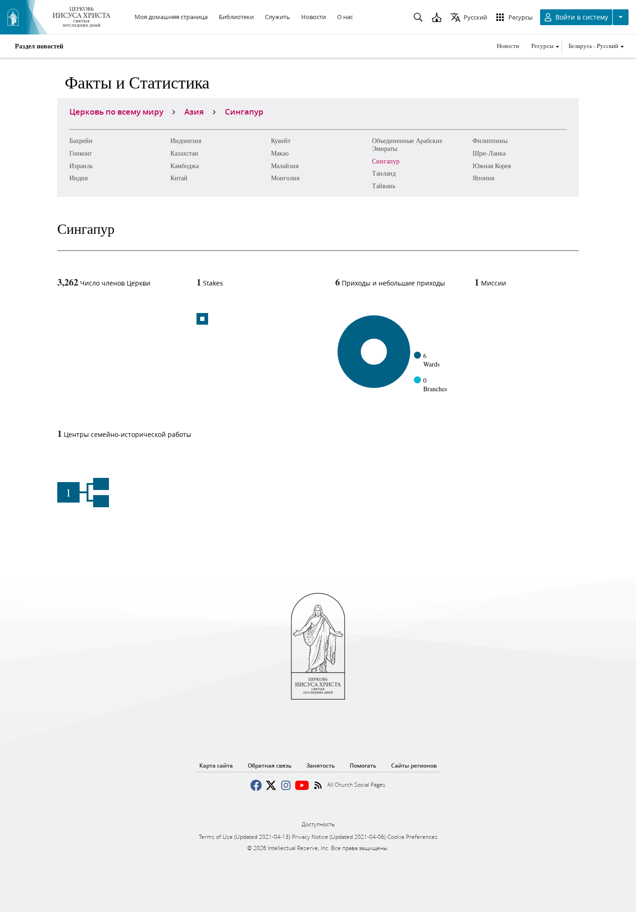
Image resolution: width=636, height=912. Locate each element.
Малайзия (284, 165)
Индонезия (185, 140)
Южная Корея (492, 165)
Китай (179, 177)
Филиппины (490, 140)
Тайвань (383, 185)
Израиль (81, 165)
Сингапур (385, 161)
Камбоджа (184, 165)
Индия (78, 177)
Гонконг (80, 153)
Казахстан (184, 153)
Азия (194, 111)
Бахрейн (81, 140)
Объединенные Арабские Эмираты (407, 144)
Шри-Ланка (489, 153)
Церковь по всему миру (116, 111)
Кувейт (281, 140)
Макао (280, 153)
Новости (508, 45)
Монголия (285, 177)
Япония (483, 177)
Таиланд (384, 173)
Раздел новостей (39, 46)
